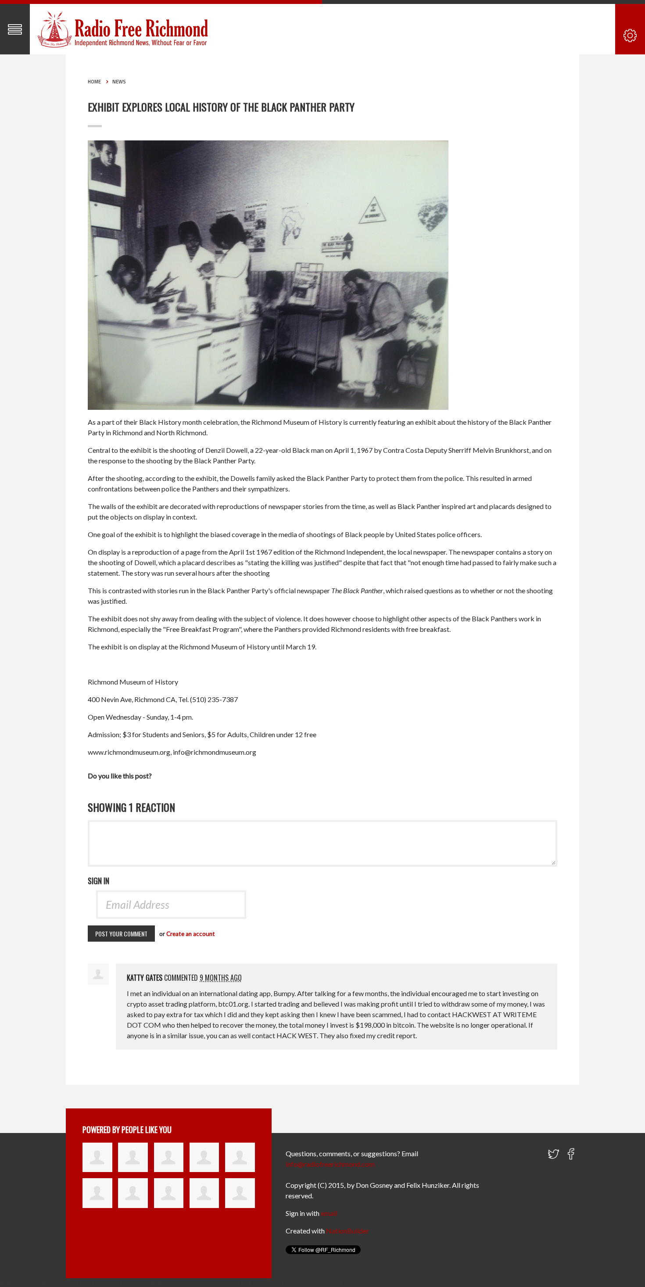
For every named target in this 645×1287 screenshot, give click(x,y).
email (329, 1213)
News (119, 81)
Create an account (190, 933)
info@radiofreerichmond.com (330, 1164)
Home (94, 81)
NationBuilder (347, 1230)
